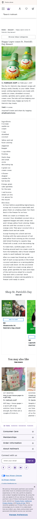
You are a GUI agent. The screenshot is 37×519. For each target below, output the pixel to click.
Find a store (9, 2)
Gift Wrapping (8, 393)
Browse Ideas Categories (18, 37)
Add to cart (13, 319)
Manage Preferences (18, 515)
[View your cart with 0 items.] (33, 8)
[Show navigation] (3, 8)
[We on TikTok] (26, 467)
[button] (18, 431)
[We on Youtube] (21, 467)
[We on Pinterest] (9, 467)
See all (18, 295)
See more (18, 362)
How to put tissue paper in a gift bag (13, 396)
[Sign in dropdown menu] (19, 8)
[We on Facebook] (3, 467)
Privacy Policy (19, 501)
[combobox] (19, 14)
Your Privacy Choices (14, 475)
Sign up (30, 461)
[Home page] (8, 8)
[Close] (34, 487)
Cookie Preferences (9, 483)
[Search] (4, 14)
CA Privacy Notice (8, 480)
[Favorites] (26, 8)
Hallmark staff (10, 83)
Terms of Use (20, 503)
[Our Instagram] (15, 467)
